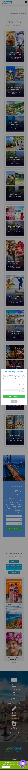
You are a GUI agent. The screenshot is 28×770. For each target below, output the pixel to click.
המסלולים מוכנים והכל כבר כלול (9, 763)
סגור (14, 402)
